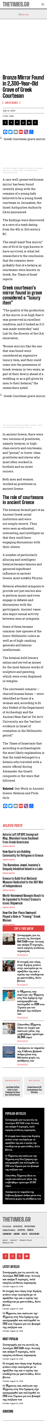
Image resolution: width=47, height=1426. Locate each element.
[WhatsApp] (23, 122)
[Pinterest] (17, 122)
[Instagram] (12, 1256)
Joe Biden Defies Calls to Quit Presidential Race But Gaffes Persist (12, 1091)
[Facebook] (5, 122)
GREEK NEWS (9, 846)
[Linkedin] (29, 122)
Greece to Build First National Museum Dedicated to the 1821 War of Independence (23, 882)
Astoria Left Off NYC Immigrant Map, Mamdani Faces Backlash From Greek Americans (21, 838)
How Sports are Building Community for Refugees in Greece (23, 853)
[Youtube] (27, 1256)
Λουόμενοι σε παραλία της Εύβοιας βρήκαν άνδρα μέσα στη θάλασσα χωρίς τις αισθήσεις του (30, 1054)
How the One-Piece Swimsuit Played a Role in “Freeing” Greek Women (21, 916)
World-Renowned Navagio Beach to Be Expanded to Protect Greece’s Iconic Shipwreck (23, 899)
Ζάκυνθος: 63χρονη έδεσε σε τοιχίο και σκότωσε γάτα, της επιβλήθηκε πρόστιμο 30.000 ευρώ (30, 1031)
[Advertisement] (23, 44)
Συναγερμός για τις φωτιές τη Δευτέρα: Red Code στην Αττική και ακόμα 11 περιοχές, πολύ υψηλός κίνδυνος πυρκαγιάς (30, 943)
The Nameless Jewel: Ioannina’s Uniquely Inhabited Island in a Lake (23, 867)
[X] (11, 122)
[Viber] (35, 122)
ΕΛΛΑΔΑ (22, 955)
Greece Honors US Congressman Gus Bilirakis (34, 1089)
